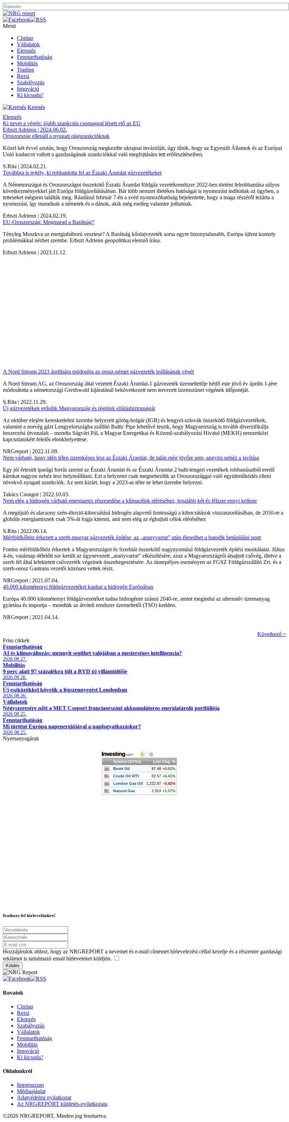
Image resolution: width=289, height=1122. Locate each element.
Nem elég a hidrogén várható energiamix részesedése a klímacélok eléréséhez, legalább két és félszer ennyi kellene (130, 501)
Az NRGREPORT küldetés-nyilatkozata (62, 1104)
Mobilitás (27, 63)
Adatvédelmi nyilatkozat (44, 1097)
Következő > (271, 634)
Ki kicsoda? (30, 95)
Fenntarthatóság (34, 57)
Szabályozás (30, 82)
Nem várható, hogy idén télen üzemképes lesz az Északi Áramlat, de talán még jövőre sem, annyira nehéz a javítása (131, 458)
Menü (9, 26)
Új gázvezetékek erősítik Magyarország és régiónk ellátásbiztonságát (79, 408)
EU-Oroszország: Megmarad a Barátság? (48, 222)
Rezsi (23, 76)
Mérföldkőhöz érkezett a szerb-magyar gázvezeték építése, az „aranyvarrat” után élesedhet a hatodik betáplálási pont (132, 537)
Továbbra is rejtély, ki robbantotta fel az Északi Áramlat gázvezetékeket (82, 173)
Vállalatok (28, 44)
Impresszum (30, 1085)
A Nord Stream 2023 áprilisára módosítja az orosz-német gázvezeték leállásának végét (98, 372)
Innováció (28, 89)
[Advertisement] (144, 305)
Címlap (25, 38)
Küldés (13, 965)
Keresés (36, 107)
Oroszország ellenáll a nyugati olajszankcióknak (56, 136)
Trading (25, 70)
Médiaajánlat (31, 1091)
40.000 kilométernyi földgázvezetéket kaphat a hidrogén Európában (78, 587)
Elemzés (26, 51)
